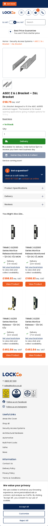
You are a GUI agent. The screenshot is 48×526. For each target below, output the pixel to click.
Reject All (24, 520)
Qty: (5, 128)
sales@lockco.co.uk (13, 385)
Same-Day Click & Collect (24, 155)
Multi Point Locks (10, 442)
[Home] (9, 12)
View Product (12, 284)
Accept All (24, 506)
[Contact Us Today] (42, 12)
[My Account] (28, 12)
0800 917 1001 (11, 178)
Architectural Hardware (13, 433)
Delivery (24, 141)
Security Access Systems (21, 41)
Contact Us (8, 463)
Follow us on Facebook (17, 402)
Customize (24, 513)
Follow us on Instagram (16, 407)
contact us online (30, 178)
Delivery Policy (9, 468)
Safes (5, 447)
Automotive (8, 438)
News (5, 452)
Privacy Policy (9, 473)
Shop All (6, 423)
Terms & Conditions (11, 478)
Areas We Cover (10, 418)
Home (5, 41)
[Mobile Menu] (21, 12)
